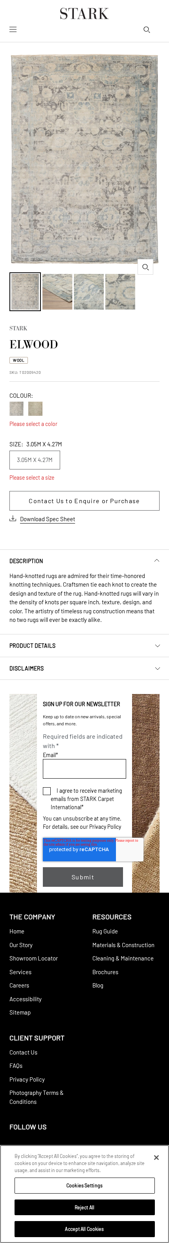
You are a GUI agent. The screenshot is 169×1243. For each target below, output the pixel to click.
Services (20, 971)
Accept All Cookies (84, 1229)
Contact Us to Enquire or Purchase (84, 500)
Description (26, 561)
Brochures (105, 971)
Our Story (21, 944)
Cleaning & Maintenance (123, 958)
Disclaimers (26, 668)
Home (16, 931)
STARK (18, 329)
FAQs (15, 1065)
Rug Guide (105, 931)
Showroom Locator (33, 958)
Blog (97, 985)
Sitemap (20, 1012)
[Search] (146, 29)
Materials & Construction (123, 944)
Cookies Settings (84, 1185)
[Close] (156, 1157)
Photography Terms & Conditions (36, 1097)
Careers (19, 985)
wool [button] (18, 360)
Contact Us (23, 1052)
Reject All (84, 1207)
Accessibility (25, 998)
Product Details (32, 645)
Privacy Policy (105, 826)
